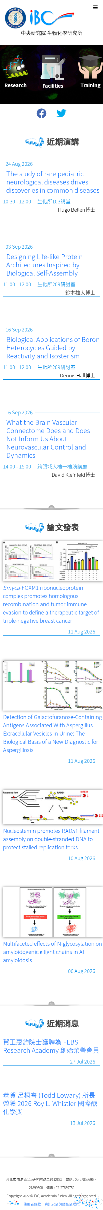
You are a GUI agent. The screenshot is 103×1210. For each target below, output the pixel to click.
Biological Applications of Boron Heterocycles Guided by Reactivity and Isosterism (53, 347)
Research (15, 85)
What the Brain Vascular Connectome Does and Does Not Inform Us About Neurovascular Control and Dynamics (48, 438)
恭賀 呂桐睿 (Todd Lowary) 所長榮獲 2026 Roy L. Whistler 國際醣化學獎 (50, 1103)
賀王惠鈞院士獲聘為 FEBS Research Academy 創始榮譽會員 (51, 1046)
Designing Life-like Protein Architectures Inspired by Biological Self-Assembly (44, 264)
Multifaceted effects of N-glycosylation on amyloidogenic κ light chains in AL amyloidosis (52, 951)
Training (90, 85)
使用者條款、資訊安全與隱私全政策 (52, 1204)
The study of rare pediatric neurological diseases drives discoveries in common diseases (53, 181)
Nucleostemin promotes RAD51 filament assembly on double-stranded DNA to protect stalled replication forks (51, 838)
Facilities (52, 85)
